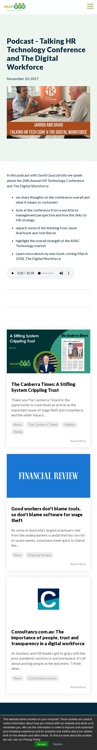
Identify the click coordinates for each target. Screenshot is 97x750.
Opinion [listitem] (69, 425)
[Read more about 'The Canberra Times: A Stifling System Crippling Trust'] (48, 351)
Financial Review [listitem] (39, 555)
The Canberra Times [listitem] (43, 425)
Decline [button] (57, 744)
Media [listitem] (18, 432)
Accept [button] (41, 744)
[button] (90, 6)
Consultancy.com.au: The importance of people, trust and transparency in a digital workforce (48, 637)
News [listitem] (18, 425)
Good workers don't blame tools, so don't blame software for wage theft (47, 514)
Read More (78, 441)
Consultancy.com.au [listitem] (42, 678)
